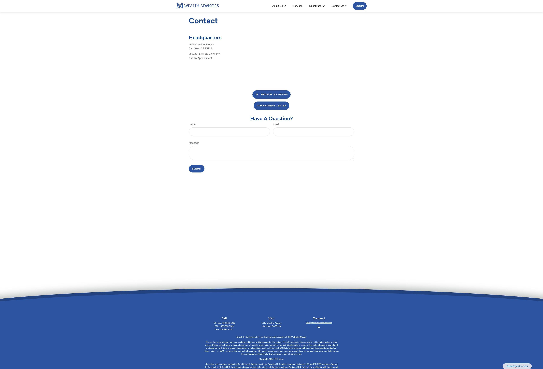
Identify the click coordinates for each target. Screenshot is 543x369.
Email (276, 124)
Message (194, 143)
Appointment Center (271, 105)
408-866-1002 (228, 323)
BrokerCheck (300, 337)
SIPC (227, 367)
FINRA (222, 367)
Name (192, 124)
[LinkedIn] (319, 327)
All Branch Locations (271, 94)
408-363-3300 (227, 326)
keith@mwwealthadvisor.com (319, 322)
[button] (279, 6)
